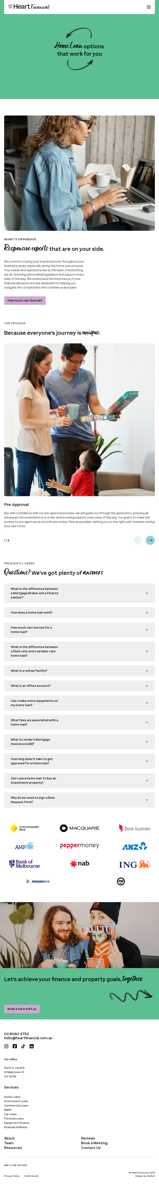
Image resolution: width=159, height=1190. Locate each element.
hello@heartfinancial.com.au (28, 1038)
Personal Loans (14, 1118)
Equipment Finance (16, 1123)
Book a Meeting (94, 1143)
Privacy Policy (11, 1176)
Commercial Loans (16, 1106)
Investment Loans (16, 1101)
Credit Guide (31, 1176)
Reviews (88, 1138)
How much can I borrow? (24, 300)
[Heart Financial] (29, 7)
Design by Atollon (145, 1176)
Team (8, 1143)
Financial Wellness (16, 1127)
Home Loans (12, 1097)
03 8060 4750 (16, 1034)
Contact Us (91, 1147)
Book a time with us (21, 1009)
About (9, 1138)
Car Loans (10, 1114)
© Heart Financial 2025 (142, 1172)
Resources (13, 1147)
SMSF (8, 1110)
